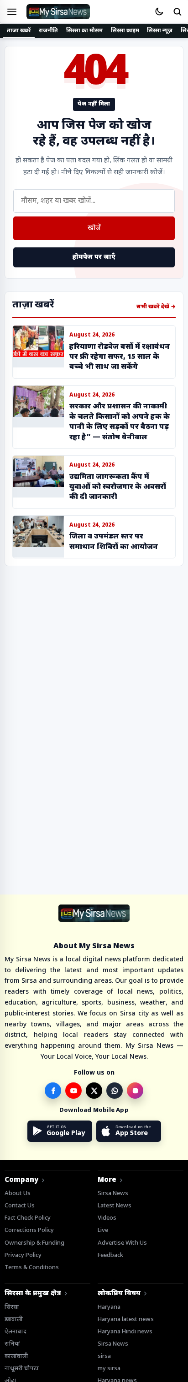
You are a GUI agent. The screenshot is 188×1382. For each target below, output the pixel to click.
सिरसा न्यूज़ (159, 31)
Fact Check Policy (28, 1218)
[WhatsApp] (114, 1090)
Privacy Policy (23, 1255)
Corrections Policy (29, 1230)
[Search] (177, 12)
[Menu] (12, 12)
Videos (107, 1218)
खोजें (94, 228)
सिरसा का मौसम (84, 31)
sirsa (104, 1356)
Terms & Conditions (32, 1267)
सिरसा (12, 1307)
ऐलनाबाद (15, 1332)
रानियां (12, 1344)
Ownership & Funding (34, 1243)
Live (103, 1230)
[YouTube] (73, 1090)
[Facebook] (53, 1090)
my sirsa (109, 1368)
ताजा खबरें (19, 31)
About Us (18, 1193)
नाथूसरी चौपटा (22, 1368)
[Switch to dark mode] (158, 12)
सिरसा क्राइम (125, 31)
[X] (94, 1090)
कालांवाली (16, 1356)
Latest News (114, 1206)
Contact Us (20, 1206)
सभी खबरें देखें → (156, 307)
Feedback (110, 1255)
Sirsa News (113, 1193)
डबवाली (14, 1319)
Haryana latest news (126, 1319)
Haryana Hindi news (125, 1332)
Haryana (109, 1307)
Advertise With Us (122, 1243)
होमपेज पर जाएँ (94, 257)
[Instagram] (135, 1090)
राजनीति (48, 31)
